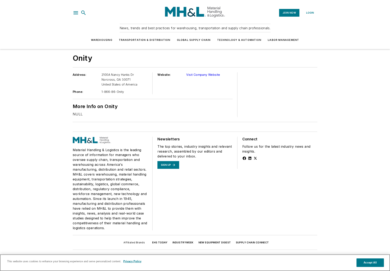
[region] (195, 262)
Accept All (370, 262)
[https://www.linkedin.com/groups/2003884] (250, 158)
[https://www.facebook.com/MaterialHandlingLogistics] (244, 158)
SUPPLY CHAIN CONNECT (252, 242)
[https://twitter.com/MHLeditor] (255, 158)
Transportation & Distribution (144, 39)
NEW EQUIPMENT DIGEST (214, 242)
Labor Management (283, 39)
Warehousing (101, 39)
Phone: (78, 91)
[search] (83, 13)
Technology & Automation (239, 39)
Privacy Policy (132, 261)
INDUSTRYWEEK (183, 242)
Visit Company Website (203, 74)
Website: (164, 74)
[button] (76, 13)
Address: (79, 74)
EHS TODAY (160, 242)
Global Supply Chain (194, 39)
